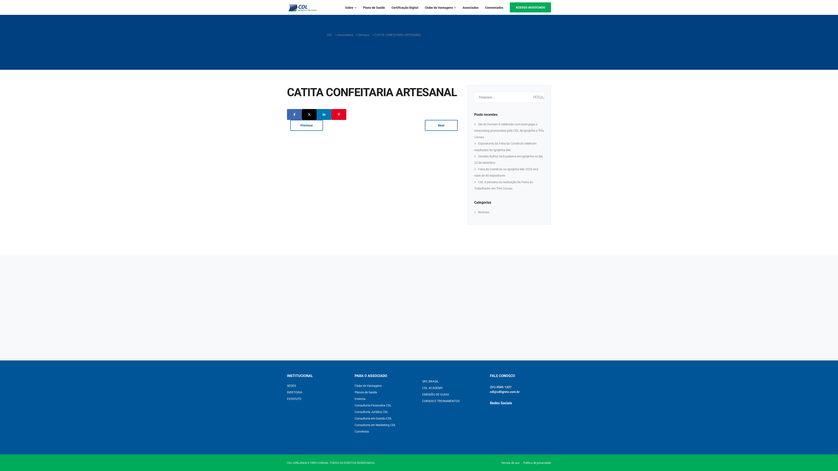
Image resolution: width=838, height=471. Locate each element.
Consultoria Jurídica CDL (371, 412)
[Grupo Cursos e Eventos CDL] (11, 154)
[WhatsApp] (11, 135)
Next (441, 125)
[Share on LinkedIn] (324, 114)
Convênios (362, 431)
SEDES (291, 385)
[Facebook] (11, 125)
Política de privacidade (537, 462)
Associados (471, 7)
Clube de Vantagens (439, 7)
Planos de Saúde (366, 392)
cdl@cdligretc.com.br (505, 392)
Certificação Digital (405, 7)
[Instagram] (11, 116)
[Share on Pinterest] (338, 114)
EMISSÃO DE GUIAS (435, 394)
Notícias (483, 212)
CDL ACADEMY (432, 388)
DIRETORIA (294, 392)
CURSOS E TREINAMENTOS (441, 401)
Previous (307, 125)
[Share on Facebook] (294, 114)
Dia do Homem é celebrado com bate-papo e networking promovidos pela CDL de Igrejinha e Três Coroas (509, 131)
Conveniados (494, 7)
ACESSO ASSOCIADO (530, 7)
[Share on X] (309, 114)
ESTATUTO (294, 399)
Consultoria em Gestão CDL (373, 418)
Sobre (349, 7)
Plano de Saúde (374, 7)
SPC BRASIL (430, 381)
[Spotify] (11, 145)
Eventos (360, 399)
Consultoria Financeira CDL (373, 405)
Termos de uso (510, 462)
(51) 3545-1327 (501, 387)
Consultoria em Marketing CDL (375, 425)
